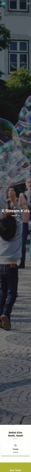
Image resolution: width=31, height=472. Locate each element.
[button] (28, 3)
